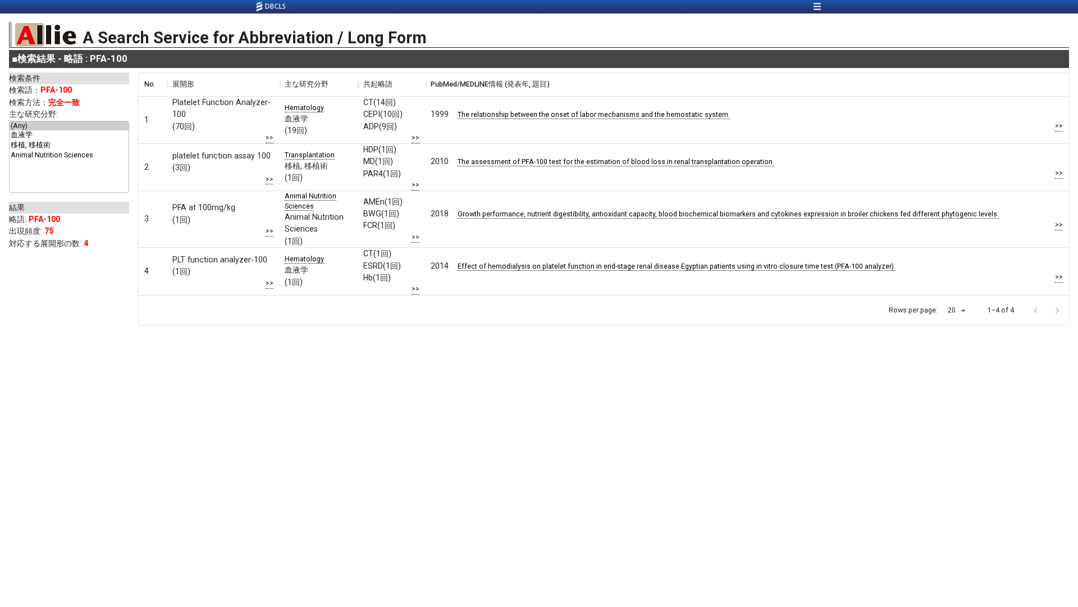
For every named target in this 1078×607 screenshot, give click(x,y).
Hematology (304, 107)
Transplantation (310, 155)
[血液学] (69, 135)
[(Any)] (69, 125)
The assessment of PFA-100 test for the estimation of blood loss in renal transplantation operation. (616, 161)
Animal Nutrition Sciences (310, 201)
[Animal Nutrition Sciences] (69, 155)
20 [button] (952, 310)
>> (269, 137)
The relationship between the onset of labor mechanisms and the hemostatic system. (594, 114)
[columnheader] (153, 84)
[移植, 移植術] (69, 146)
